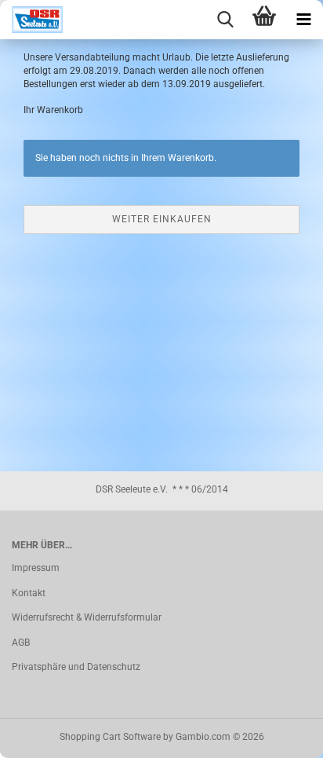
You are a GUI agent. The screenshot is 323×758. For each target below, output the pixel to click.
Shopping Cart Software (110, 736)
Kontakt (28, 593)
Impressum (36, 567)
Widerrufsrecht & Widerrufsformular (87, 617)
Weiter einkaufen (162, 219)
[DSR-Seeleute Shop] (31, 19)
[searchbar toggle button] (225, 19)
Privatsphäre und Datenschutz (76, 666)
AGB (21, 642)
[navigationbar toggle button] (303, 19)
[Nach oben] (279, 734)
